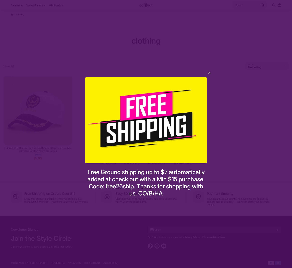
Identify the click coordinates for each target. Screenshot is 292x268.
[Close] (209, 74)
